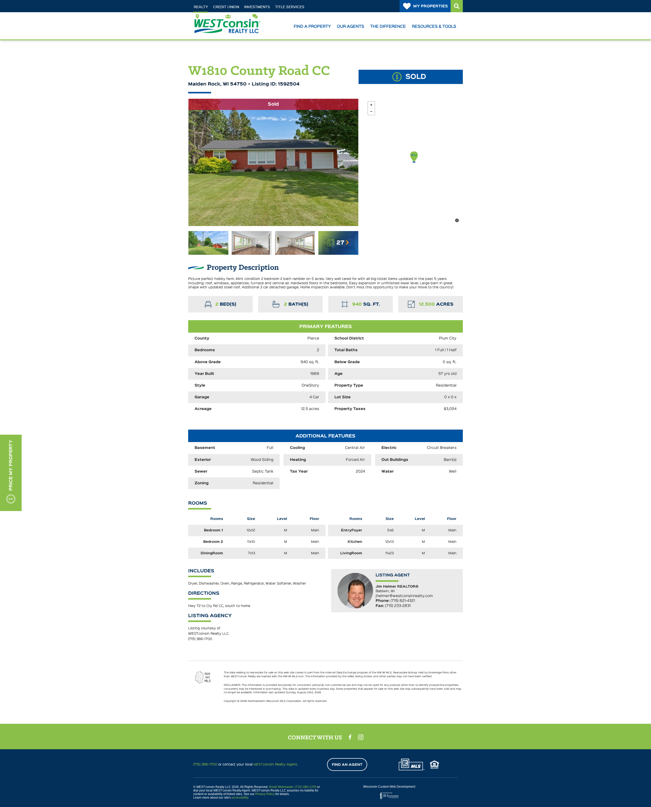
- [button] (371, 111)
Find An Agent (347, 764)
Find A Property (312, 27)
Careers (238, 15)
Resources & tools (434, 27)
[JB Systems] (389, 795)
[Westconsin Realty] (227, 31)
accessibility (240, 797)
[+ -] (414, 162)
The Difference (388, 27)
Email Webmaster (281, 787)
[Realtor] (411, 764)
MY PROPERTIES (430, 6)
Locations (210, 15)
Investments (257, 6)
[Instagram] (360, 737)
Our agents (350, 27)
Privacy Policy (265, 794)
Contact (265, 15)
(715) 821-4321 (403, 600)
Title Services (289, 6)
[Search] (457, 6)
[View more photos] (208, 243)
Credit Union (226, 6)
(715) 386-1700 (200, 639)
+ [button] (371, 105)
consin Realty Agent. (276, 764)
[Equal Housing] (434, 764)
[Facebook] (350, 737)
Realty (201, 6)
